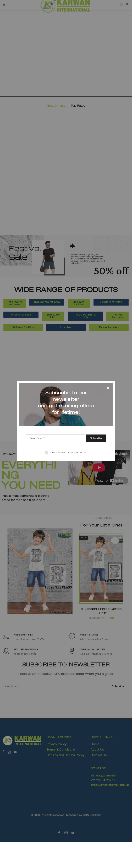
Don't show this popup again (68, 453)
